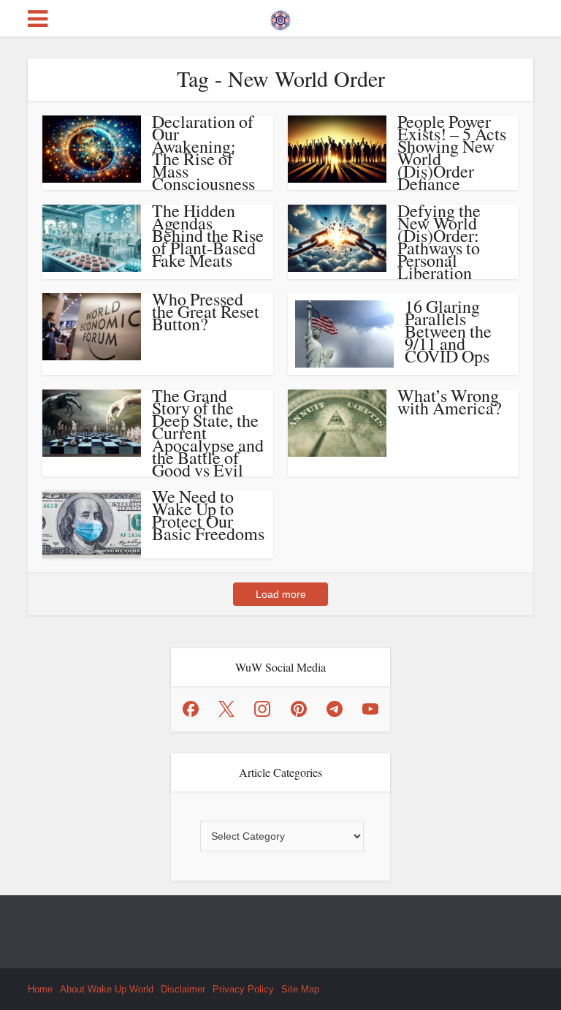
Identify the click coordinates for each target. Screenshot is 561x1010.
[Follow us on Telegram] (335, 709)
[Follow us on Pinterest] (299, 709)
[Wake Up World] (280, 17)
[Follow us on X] (226, 709)
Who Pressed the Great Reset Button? (205, 311)
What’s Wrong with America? (449, 401)
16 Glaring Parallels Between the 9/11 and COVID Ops (448, 331)
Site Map (300, 989)
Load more (281, 594)
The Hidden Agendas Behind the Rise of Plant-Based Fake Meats (208, 235)
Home (40, 989)
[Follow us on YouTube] (370, 709)
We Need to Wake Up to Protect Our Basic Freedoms (208, 515)
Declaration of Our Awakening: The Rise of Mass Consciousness (203, 152)
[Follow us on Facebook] (191, 709)
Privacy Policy (243, 989)
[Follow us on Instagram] (262, 709)
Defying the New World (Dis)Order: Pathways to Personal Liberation (439, 241)
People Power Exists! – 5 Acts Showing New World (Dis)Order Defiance (451, 152)
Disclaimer (183, 989)
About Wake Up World (106, 989)
